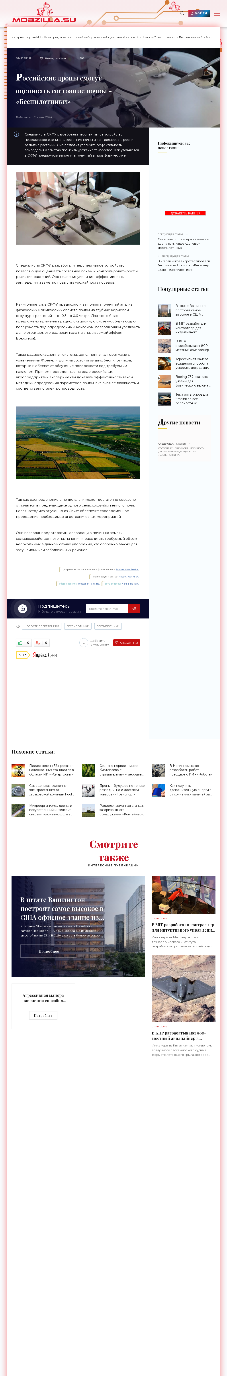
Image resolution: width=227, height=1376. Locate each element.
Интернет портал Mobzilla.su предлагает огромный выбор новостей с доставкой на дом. (74, 37)
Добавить (99, 642)
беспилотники (108, 626)
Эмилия (23, 58)
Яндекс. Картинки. (129, 576)
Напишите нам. (130, 583)
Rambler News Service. (127, 569)
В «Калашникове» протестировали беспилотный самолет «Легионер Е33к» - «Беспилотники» (184, 263)
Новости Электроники (157, 37)
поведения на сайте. (88, 583)
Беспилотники (189, 37)
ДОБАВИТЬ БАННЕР (185, 213)
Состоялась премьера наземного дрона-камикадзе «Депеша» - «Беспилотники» (183, 241)
